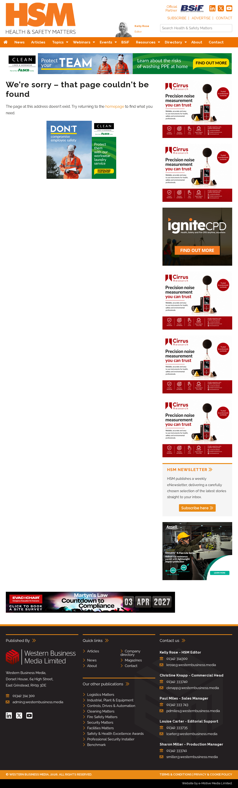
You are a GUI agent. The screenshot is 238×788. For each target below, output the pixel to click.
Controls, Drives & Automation (111, 706)
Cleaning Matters (100, 711)
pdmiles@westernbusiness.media (193, 711)
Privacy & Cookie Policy (213, 774)
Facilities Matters (100, 728)
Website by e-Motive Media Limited (207, 783)
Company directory (130, 653)
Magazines (133, 660)
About (92, 666)
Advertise (201, 18)
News (91, 660)
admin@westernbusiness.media (38, 702)
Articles (93, 651)
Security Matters (100, 722)
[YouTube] (229, 8)
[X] (221, 8)
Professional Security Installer (110, 739)
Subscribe (176, 18)
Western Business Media (29, 774)
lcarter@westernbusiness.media (191, 734)
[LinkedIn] (212, 8)
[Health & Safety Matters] (41, 35)
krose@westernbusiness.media (191, 665)
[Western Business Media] (41, 664)
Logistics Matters (100, 695)
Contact (224, 18)
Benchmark (96, 745)
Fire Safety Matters (102, 717)
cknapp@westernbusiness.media (192, 688)
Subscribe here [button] (194, 508)
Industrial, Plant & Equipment (110, 700)
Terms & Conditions (175, 774)
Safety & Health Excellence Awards (115, 734)
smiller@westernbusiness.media (192, 757)
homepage (114, 106)
